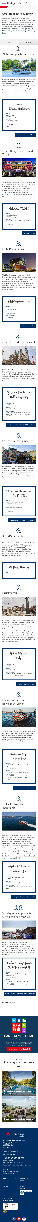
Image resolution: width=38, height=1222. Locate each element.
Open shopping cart (20, 3)
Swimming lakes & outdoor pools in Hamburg (19, 1083)
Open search (26, 3)
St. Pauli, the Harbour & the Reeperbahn (18, 220)
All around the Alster (12, 120)
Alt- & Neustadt (10, 313)
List (10, 42)
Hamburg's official (19, 1043)
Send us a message (9, 1154)
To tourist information (10, 1151)
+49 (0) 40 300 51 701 (13, 1158)
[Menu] (16, 1204)
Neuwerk (32, 856)
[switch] (13, 1208)
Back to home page (19, 1134)
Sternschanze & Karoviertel (14, 507)
